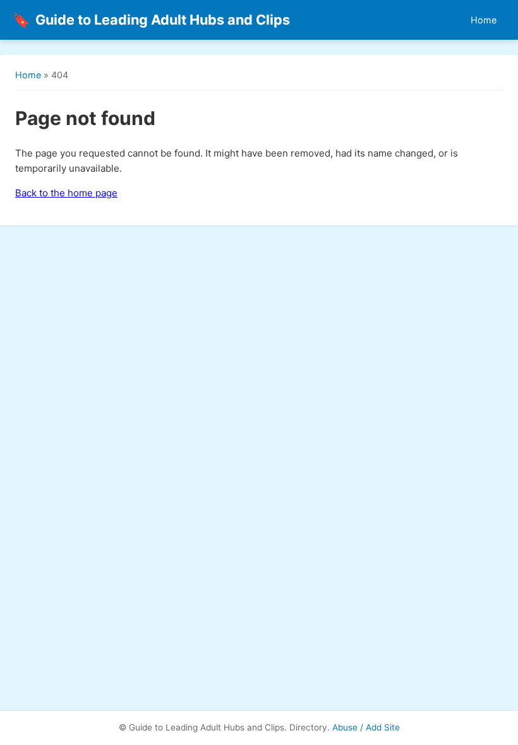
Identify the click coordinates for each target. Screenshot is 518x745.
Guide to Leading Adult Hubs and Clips (151, 19)
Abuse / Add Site (366, 727)
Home (484, 20)
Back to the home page (66, 193)
